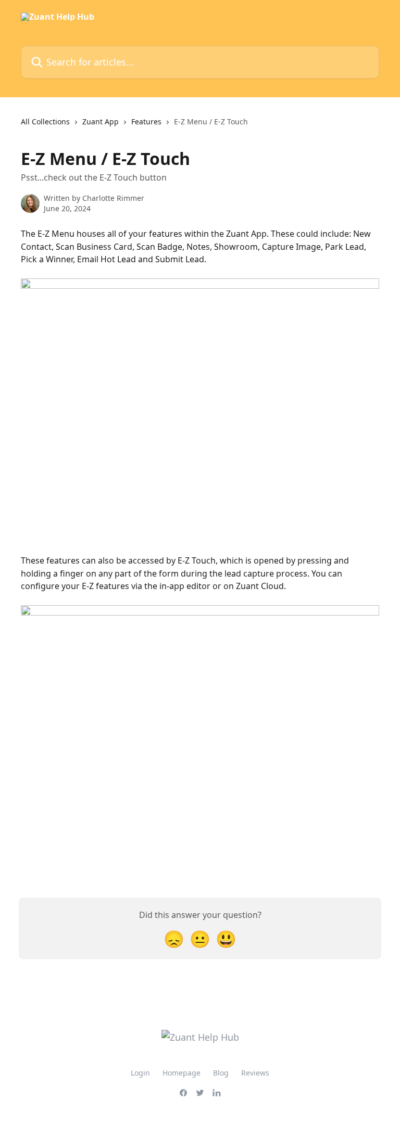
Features (146, 121)
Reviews (255, 1073)
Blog (221, 1073)
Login (140, 1073)
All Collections (45, 121)
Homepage (181, 1073)
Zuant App (100, 121)
